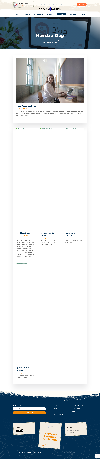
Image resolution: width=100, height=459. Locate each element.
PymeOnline (72, 452)
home (30, 373)
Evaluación (50, 14)
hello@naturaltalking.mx (73, 430)
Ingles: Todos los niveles (26, 106)
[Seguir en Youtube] (22, 430)
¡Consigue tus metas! (23, 369)
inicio (55, 405)
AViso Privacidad (59, 414)
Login (83, 14)
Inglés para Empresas (70, 234)
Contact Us (44, 444)
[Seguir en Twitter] (19, 431)
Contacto (72, 14)
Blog (61, 14)
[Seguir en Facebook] (17, 431)
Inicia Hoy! (21, 6)
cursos (55, 408)
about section (30, 109)
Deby (19, 109)
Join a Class (81, 4)
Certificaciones (39, 14)
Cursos (27, 14)
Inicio (16, 14)
